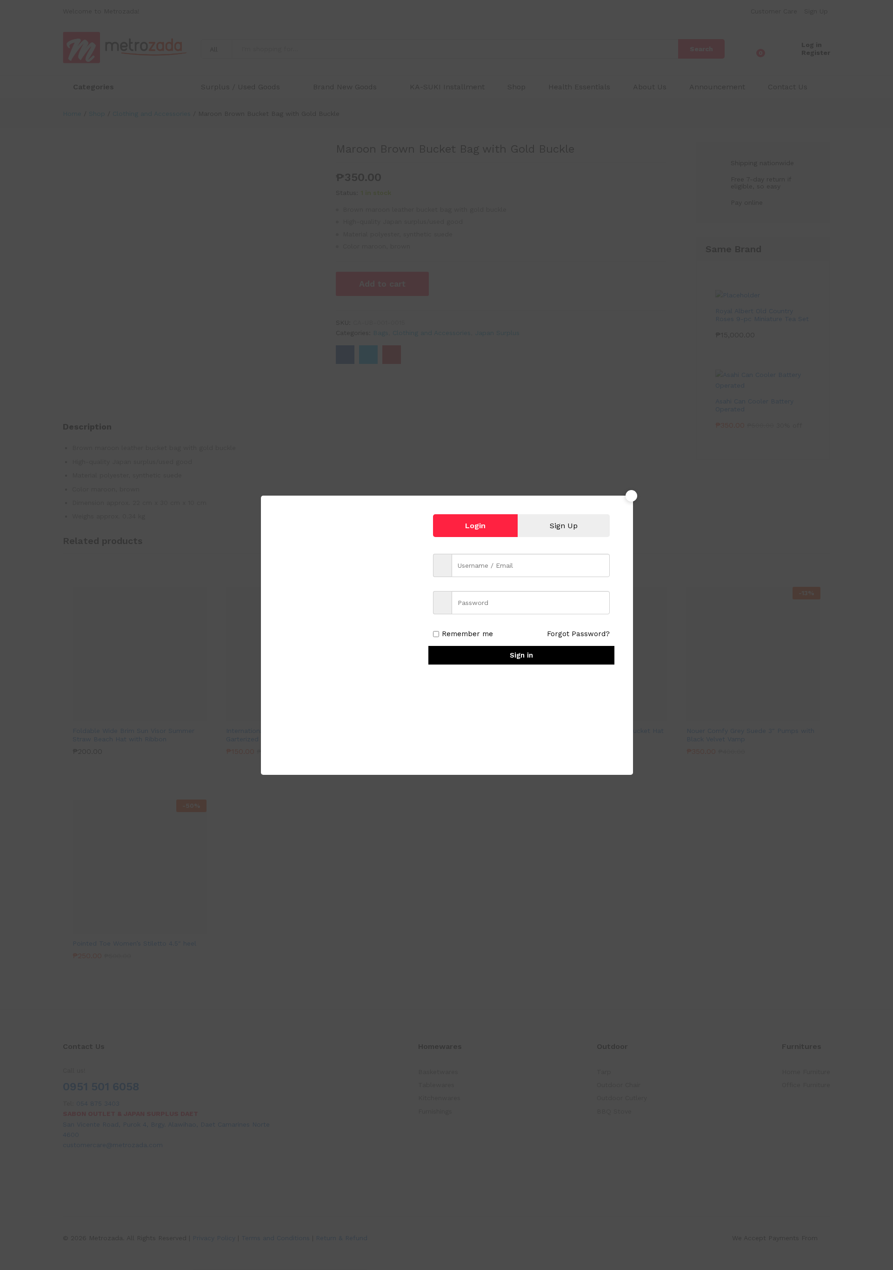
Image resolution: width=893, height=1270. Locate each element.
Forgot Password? (578, 634)
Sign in (521, 655)
